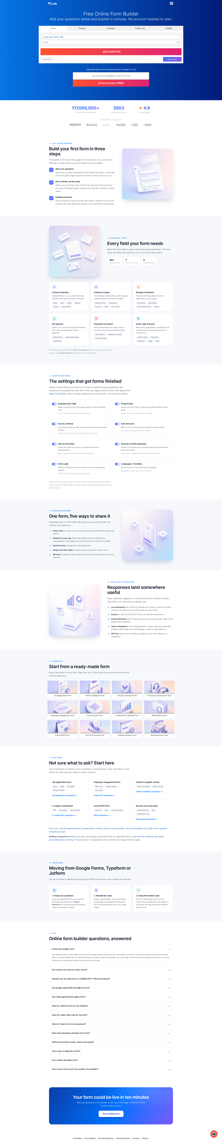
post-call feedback (134, 828)
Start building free (111, 1114)
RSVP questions (101, 815)
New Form (47, 59)
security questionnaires (70, 828)
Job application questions (63, 795)
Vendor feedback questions (148, 791)
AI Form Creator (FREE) (111, 83)
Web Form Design (58, 394)
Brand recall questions (146, 819)
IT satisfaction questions (63, 815)
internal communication (114, 828)
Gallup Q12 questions (103, 795)
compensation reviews (92, 828)
